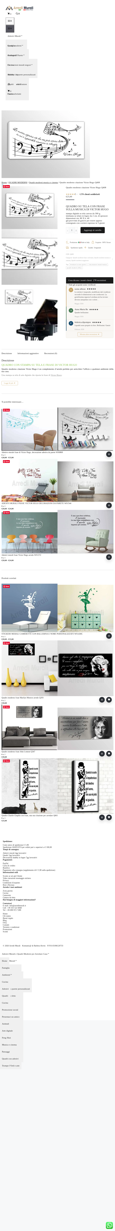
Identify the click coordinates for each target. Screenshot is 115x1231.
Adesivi (5, 989)
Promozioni (7, 929)
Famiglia (6, 968)
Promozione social (10, 1010)
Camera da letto (9, 897)
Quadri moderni (14, 46)
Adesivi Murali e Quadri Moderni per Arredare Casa (24, 954)
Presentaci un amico (10, 1017)
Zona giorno (8, 891)
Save (7, 186)
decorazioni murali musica (98, 264)
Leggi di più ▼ (10, 383)
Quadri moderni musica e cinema (43, 182)
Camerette (7, 895)
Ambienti (6, 975)
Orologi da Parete (15, 55)
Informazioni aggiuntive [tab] (28, 353)
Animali (5, 1024)
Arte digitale (7, 1031)
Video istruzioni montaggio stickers (17, 878)
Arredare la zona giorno (78, 264)
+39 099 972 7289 (13, 910)
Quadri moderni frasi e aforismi (83, 257)
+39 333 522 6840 (14, 908)
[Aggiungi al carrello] (109, 700)
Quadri (5, 996)
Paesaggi (6, 1052)
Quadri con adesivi (10, 1059)
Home (4, 182)
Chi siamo (7, 916)
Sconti (5, 932)
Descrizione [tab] (7, 353)
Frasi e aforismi (14, 94)
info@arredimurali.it (17, 906)
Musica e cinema (9, 1045)
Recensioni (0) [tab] (50, 353)
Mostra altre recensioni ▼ (90, 334)
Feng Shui (6, 1038)
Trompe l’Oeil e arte (10, 1066)
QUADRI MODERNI (18, 182)
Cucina (5, 893)
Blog (5, 920)
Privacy (6, 880)
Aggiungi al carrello (92, 230)
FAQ (5, 923)
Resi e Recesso (8, 885)
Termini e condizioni (11, 927)
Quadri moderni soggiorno (80, 260)
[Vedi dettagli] (109, 454)
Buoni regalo (8, 918)
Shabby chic (13, 74)
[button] (18, 14)
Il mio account (57, 84)
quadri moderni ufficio (74, 268)
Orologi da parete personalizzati (16, 989)
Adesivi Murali (14, 36)
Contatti (6, 925)
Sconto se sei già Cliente (12, 876)
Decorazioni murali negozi (19, 65)
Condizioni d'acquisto (11, 883)
